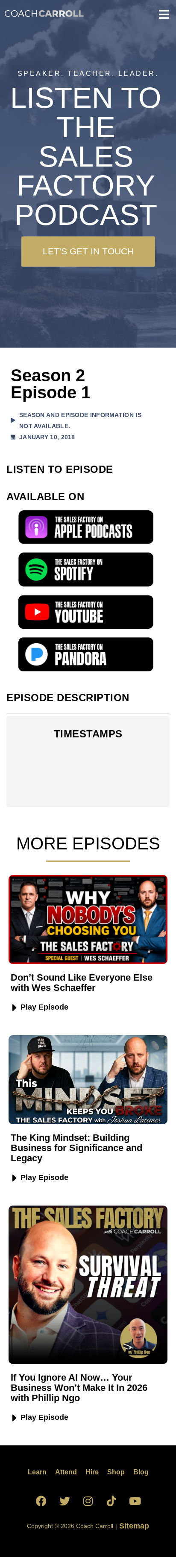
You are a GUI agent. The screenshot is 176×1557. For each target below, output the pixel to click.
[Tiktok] (111, 1501)
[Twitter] (64, 1501)
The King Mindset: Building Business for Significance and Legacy (76, 1147)
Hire (92, 1472)
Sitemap (133, 1526)
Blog (141, 1472)
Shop (116, 1472)
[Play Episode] (15, 1008)
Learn (37, 1472)
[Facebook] (41, 1501)
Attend (66, 1472)
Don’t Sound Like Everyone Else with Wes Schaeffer (82, 982)
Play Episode (44, 1007)
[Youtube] (135, 1501)
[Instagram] (88, 1501)
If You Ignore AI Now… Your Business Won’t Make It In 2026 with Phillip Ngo (79, 1387)
